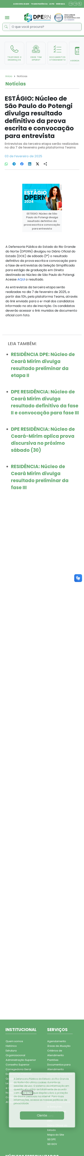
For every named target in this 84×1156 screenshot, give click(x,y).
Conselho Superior (17, 1064)
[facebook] (21, 164)
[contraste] (80, 4)
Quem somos (14, 1041)
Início (8, 76)
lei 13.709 (27, 1092)
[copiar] (45, 164)
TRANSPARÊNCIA (39, 4)
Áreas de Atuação (59, 1046)
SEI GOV (52, 1144)
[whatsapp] (6, 164)
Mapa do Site (55, 1134)
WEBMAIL (60, 4)
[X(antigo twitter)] (37, 164)
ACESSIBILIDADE (21, 4)
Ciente (42, 1115)
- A (75, 4)
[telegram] (14, 164)
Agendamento (56, 1041)
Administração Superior (21, 1060)
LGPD (52, 4)
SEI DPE (51, 1139)
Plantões (52, 1060)
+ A (70, 4)
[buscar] (6, 27)
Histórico (11, 1046)
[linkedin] (29, 164)
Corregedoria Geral (18, 1069)
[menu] (7, 17)
